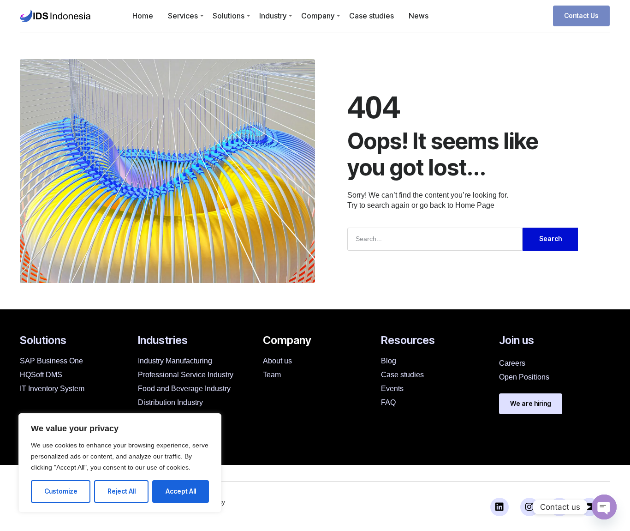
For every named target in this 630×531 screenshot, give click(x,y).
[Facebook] (559, 507)
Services (183, 15)
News (418, 15)
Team (272, 375)
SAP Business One (51, 361)
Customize (60, 491)
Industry (272, 15)
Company (317, 15)
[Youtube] (589, 507)
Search (550, 238)
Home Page (474, 205)
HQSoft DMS (41, 375)
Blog (388, 361)
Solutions (228, 15)
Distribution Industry (170, 402)
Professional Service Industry (185, 375)
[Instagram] (529, 507)
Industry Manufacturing (175, 361)
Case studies (371, 15)
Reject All (121, 491)
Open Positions (524, 377)
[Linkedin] (499, 507)
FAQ (388, 402)
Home (142, 15)
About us (277, 361)
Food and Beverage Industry (184, 388)
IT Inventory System (52, 388)
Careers (512, 363)
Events (392, 388)
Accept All (181, 491)
